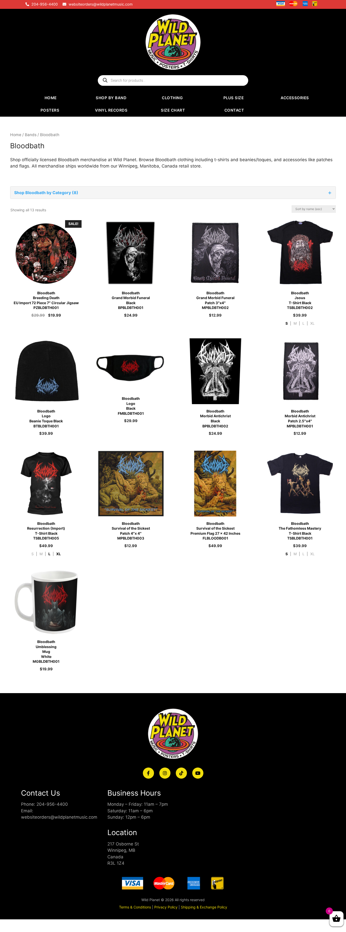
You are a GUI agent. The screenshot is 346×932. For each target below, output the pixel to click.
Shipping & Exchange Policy (204, 907)
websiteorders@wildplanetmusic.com (101, 4)
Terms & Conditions (135, 907)
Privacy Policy (166, 907)
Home (15, 134)
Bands (30, 134)
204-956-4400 (44, 4)
